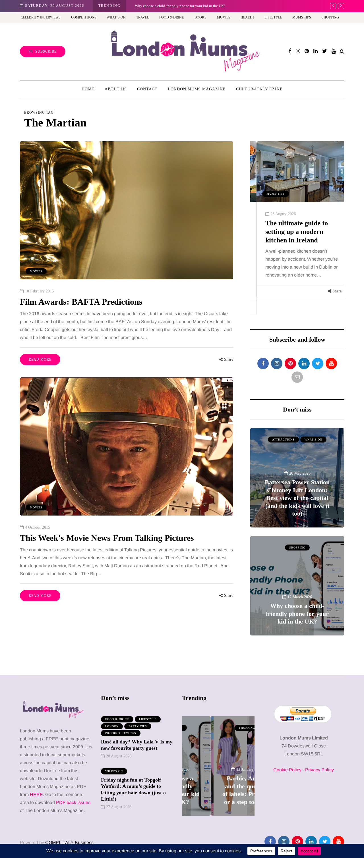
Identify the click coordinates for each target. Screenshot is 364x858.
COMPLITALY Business (69, 842)
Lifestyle (273, 17)
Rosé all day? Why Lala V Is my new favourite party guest (136, 745)
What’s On (116, 17)
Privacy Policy (319, 769)
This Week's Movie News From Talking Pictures (107, 538)
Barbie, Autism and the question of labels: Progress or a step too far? (187, 6)
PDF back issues (73, 802)
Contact (147, 89)
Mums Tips (301, 17)
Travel (142, 17)
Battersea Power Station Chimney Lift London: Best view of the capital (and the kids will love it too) (297, 498)
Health (247, 17)
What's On (313, 439)
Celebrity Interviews (41, 17)
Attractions (283, 439)
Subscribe (46, 51)
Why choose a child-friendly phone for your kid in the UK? (297, 613)
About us (116, 89)
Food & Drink (171, 17)
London (112, 726)
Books (200, 17)
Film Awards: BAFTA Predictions (81, 301)
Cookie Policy (287, 769)
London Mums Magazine (197, 89)
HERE (36, 794)
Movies (223, 17)
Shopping (330, 17)
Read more (40, 360)
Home (88, 89)
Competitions (83, 17)
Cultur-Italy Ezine (259, 89)
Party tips (138, 726)
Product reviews (120, 733)
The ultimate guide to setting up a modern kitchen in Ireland (290, 231)
